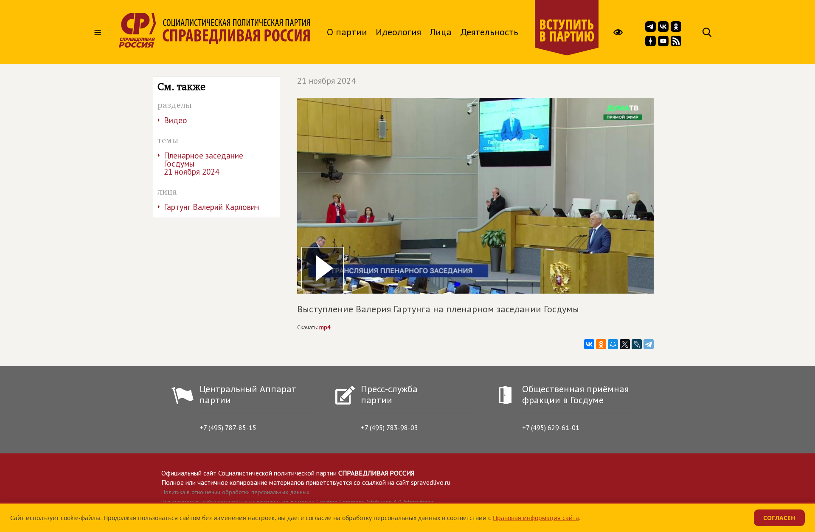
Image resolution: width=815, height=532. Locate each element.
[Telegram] (649, 344)
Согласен (779, 518)
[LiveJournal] (637, 344)
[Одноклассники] (601, 344)
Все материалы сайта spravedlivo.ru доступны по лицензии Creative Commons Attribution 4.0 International (298, 502)
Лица (441, 32)
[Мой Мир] (613, 344)
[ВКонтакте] (589, 344)
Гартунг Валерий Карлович (211, 207)
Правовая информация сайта (536, 518)
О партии (347, 32)
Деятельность (489, 32)
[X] (625, 344)
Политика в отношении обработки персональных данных (235, 492)
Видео (175, 120)
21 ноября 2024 (326, 80)
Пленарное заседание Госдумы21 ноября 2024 (203, 163)
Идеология (398, 32)
